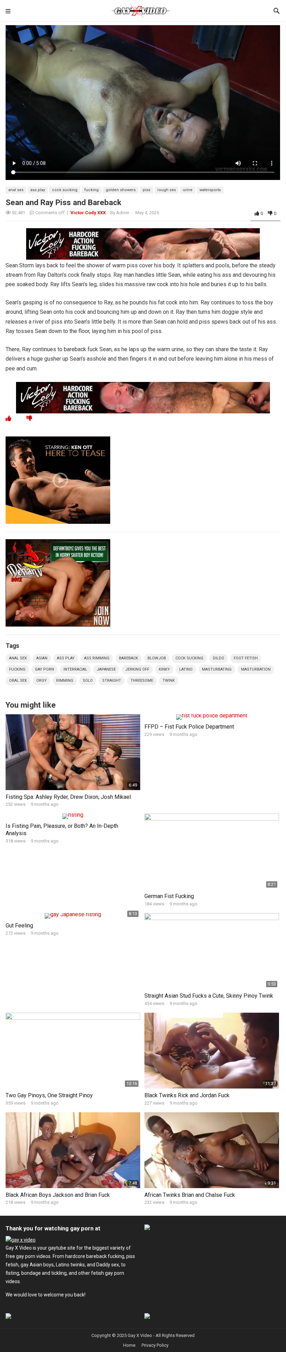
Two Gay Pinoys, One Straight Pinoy (49, 1095)
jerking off (137, 669)
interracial (75, 669)
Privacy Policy (155, 1345)
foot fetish (246, 658)
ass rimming (97, 658)
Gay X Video (140, 1335)
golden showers (121, 190)
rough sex (166, 190)
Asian (41, 658)
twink (169, 680)
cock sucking (64, 190)
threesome (141, 680)
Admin (122, 212)
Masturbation (256, 669)
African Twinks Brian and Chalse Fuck (189, 1195)
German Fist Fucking (169, 896)
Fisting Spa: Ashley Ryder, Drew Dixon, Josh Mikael (68, 797)
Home (129, 1345)
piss (146, 190)
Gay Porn (44, 669)
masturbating (217, 669)
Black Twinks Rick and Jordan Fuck (186, 1095)
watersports (210, 190)
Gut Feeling (19, 925)
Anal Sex (15, 190)
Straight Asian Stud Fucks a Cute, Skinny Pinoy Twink (208, 995)
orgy (41, 680)
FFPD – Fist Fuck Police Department (189, 726)
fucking (91, 190)
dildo (218, 658)
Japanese (106, 669)
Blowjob (157, 658)
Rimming (64, 680)
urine (188, 190)
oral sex (18, 680)
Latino (186, 669)
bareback (128, 658)
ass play (37, 190)
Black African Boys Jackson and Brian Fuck (58, 1195)
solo (88, 680)
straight (111, 680)
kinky (164, 669)
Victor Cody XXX (88, 212)
